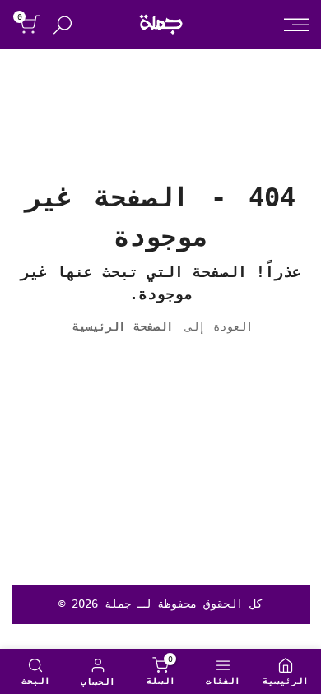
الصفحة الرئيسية (122, 326)
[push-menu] (296, 24)
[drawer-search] (63, 25)
